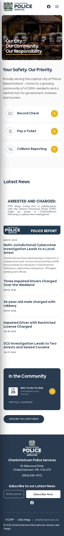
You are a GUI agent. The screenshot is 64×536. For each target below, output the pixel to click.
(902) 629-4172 (32, 475)
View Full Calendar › (21, 402)
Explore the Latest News (23, 419)
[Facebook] (48, 6)
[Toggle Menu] (56, 6)
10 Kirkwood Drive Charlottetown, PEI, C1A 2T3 (32, 468)
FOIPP (10, 520)
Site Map (24, 520)
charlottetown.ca (46, 520)
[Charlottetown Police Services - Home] (18, 6)
